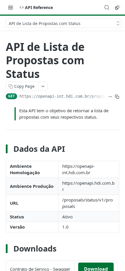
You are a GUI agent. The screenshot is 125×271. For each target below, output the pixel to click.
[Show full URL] (110, 96)
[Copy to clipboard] (117, 96)
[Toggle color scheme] (117, 7)
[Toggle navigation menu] (10, 7)
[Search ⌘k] (106, 7)
